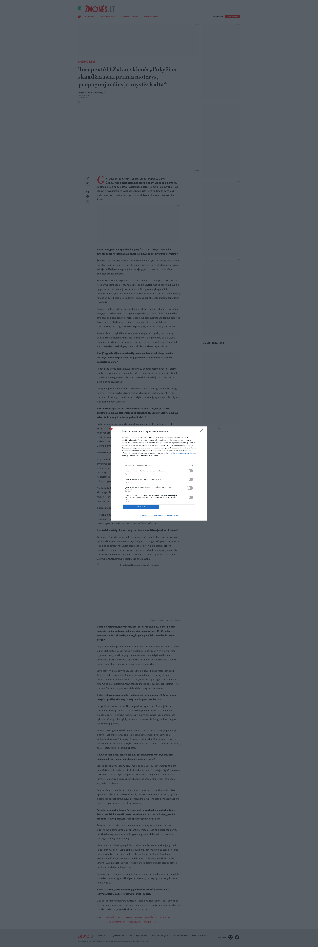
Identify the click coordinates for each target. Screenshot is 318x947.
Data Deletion (145, 516)
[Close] (202, 431)
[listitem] (159, 465)
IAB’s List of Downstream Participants (182, 453)
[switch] (190, 470)
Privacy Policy (172, 516)
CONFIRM (141, 507)
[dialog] (159, 473)
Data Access (158, 516)
